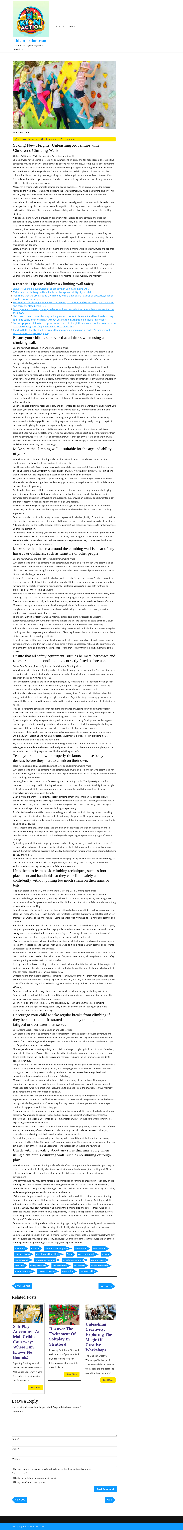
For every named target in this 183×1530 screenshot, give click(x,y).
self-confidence (60, 1265)
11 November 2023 (27, 139)
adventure (20, 1248)
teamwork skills (87, 1271)
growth (105, 1254)
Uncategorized (21, 132)
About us (59, 26)
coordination (99, 1248)
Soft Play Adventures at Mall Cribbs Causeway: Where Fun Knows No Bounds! (26, 1342)
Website (16, 1458)
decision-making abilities (48, 1254)
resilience (19, 1265)
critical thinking (22, 1254)
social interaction (99, 1265)
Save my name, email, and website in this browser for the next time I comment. (53, 1468)
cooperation (81, 1248)
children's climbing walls (57, 1248)
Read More (37, 1388)
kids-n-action (50, 139)
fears (69, 1254)
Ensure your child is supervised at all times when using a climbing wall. (51, 288)
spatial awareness (23, 1271)
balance (35, 1248)
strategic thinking (47, 1271)
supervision (67, 1271)
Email (15, 1448)
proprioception (98, 1260)
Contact (72, 26)
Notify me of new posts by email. (30, 1482)
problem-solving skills (74, 1260)
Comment (17, 1411)
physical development (46, 1260)
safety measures (38, 1265)
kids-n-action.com (29, 40)
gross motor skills (87, 1254)
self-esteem (79, 1265)
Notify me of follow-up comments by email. (35, 1477)
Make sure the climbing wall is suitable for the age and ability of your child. (53, 292)
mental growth (22, 1260)
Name (15, 1438)
